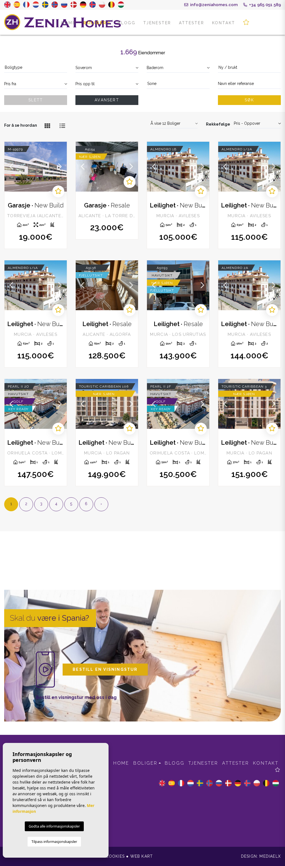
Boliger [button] (95, 23)
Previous (11, 167)
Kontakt (223, 23)
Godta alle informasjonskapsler (54, 826)
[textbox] (35, 67)
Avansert (107, 100)
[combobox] (35, 68)
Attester (191, 23)
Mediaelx (270, 856)
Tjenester (157, 23)
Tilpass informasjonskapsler (54, 841)
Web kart (141, 856)
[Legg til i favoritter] (58, 191)
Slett (35, 100)
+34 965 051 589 (264, 4)
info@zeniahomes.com (213, 4)
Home (68, 23)
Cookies (115, 856)
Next (60, 167)
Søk (249, 100)
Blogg (127, 23)
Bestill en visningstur (105, 669)
